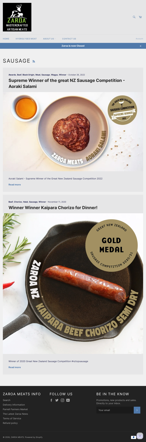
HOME (6, 38)
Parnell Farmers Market (15, 409)
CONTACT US (69, 38)
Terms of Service (12, 418)
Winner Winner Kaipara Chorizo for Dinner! (53, 207)
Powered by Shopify (33, 437)
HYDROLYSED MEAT (26, 38)
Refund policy (10, 423)
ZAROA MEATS (17, 437)
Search (6, 400)
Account (139, 38)
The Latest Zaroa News (15, 413)
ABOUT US (48, 38)
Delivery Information (14, 404)
